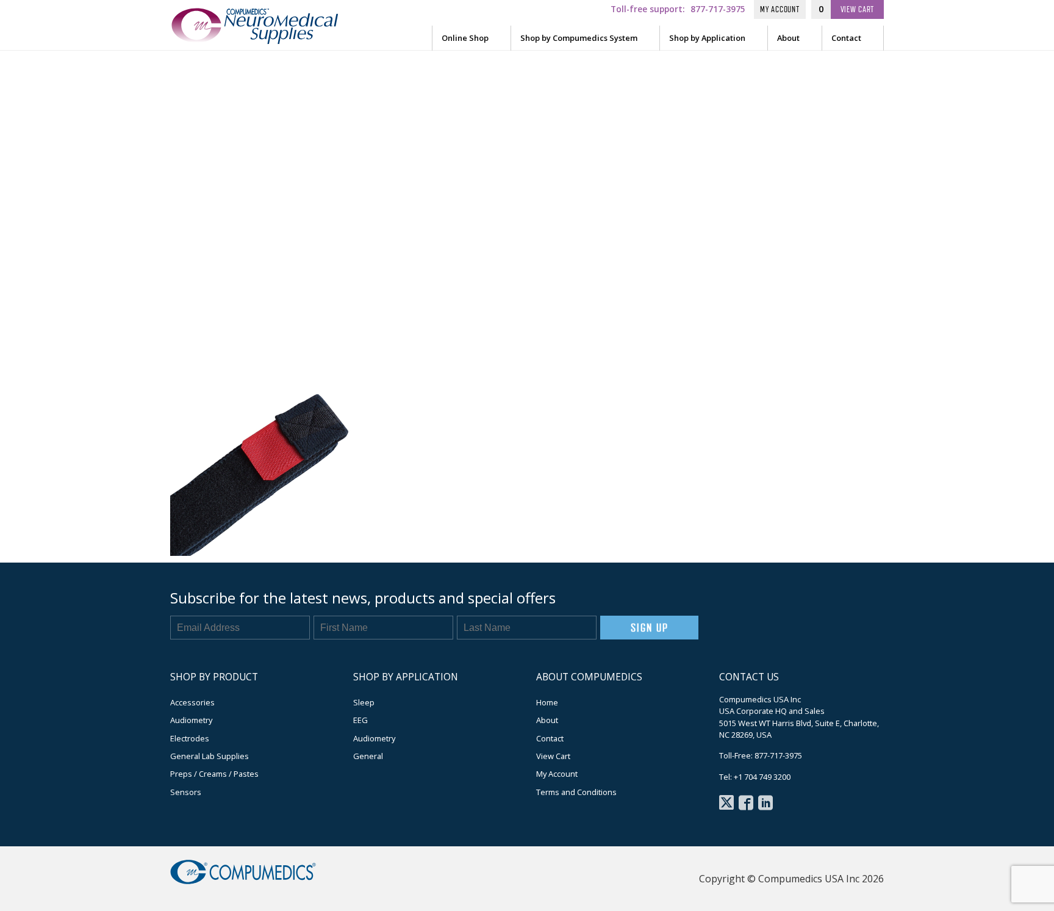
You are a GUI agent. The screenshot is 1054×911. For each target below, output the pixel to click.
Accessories (192, 702)
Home (547, 702)
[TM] (267, 38)
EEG (360, 720)
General (368, 756)
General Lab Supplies (209, 756)
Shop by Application (707, 37)
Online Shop (465, 37)
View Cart (553, 756)
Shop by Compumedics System (578, 37)
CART (858, 9)
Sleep (364, 702)
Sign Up (649, 627)
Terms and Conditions (576, 792)
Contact (846, 37)
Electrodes (189, 738)
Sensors (185, 792)
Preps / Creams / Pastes (214, 773)
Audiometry (191, 720)
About (788, 37)
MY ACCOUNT (779, 9)
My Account (557, 773)
